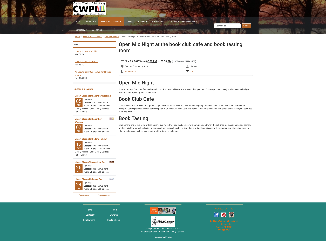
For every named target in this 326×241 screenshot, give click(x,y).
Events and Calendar (110, 21)
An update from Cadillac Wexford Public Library (93, 73)
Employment (89, 220)
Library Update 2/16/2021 (86, 61)
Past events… (84, 195)
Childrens (141, 21)
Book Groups (158, 21)
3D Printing (97, 30)
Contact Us (91, 215)
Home (78, 21)
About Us (90, 21)
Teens (129, 21)
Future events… (104, 195)
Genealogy (80, 30)
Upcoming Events (83, 88)
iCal (191, 71)
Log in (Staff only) (163, 237)
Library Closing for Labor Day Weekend (93, 96)
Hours (114, 210)
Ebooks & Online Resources (183, 21)
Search (246, 26)
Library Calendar (112, 36)
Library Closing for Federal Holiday (91, 139)
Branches (114, 215)
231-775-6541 (131, 71)
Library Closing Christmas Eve (88, 179)
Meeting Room (113, 220)
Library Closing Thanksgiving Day (90, 162)
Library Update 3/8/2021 (86, 51)
